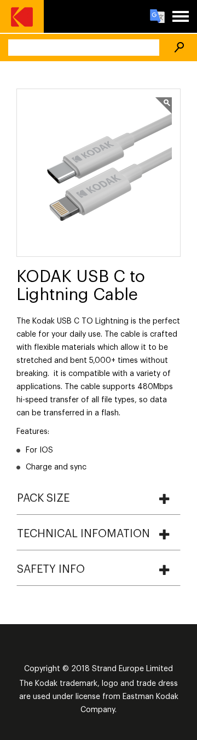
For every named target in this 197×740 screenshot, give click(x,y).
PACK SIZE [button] (43, 498)
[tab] (98, 498)
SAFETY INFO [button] (51, 569)
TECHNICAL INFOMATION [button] (83, 533)
